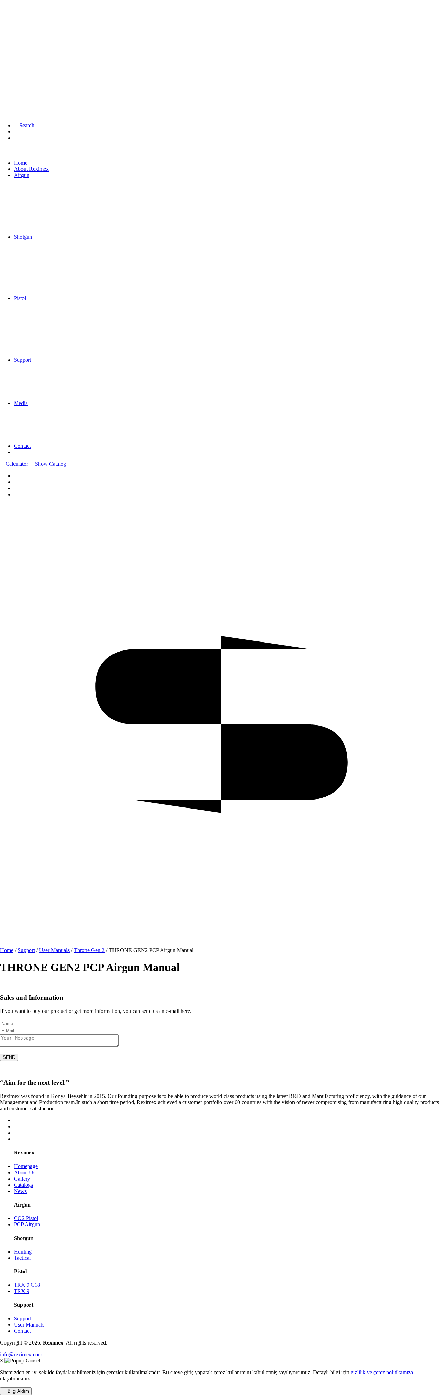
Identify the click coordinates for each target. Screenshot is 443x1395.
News (20, 1191)
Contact (13, 65)
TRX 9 (21, 1291)
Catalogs (23, 1185)
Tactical (22, 1258)
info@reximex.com (21, 1354)
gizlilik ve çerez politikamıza (382, 1372)
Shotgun (14, 35)
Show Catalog (50, 464)
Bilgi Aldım (17, 1391)
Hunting (23, 1252)
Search (26, 125)
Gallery (22, 1179)
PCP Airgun (27, 1224)
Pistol (11, 43)
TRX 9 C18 (27, 1285)
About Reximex (22, 21)
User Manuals (29, 1325)
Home (12, 15)
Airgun (13, 27)
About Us (24, 1172)
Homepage (26, 1166)
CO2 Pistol (26, 1218)
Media (12, 58)
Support (13, 50)
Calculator (16, 464)
